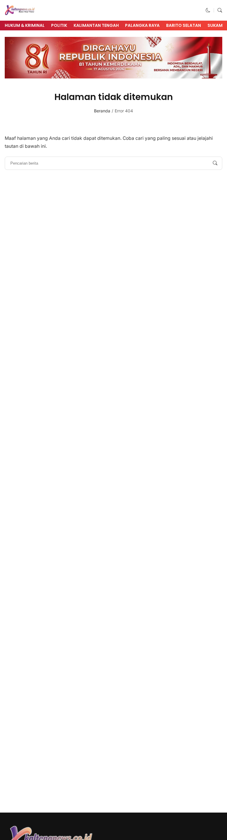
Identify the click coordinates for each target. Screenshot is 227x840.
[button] (208, 10)
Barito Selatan (183, 25)
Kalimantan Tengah (96, 25)
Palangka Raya (142, 25)
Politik (59, 25)
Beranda (102, 110)
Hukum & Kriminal (25, 25)
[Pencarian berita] (215, 163)
